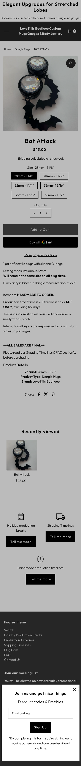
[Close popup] (74, 689)
